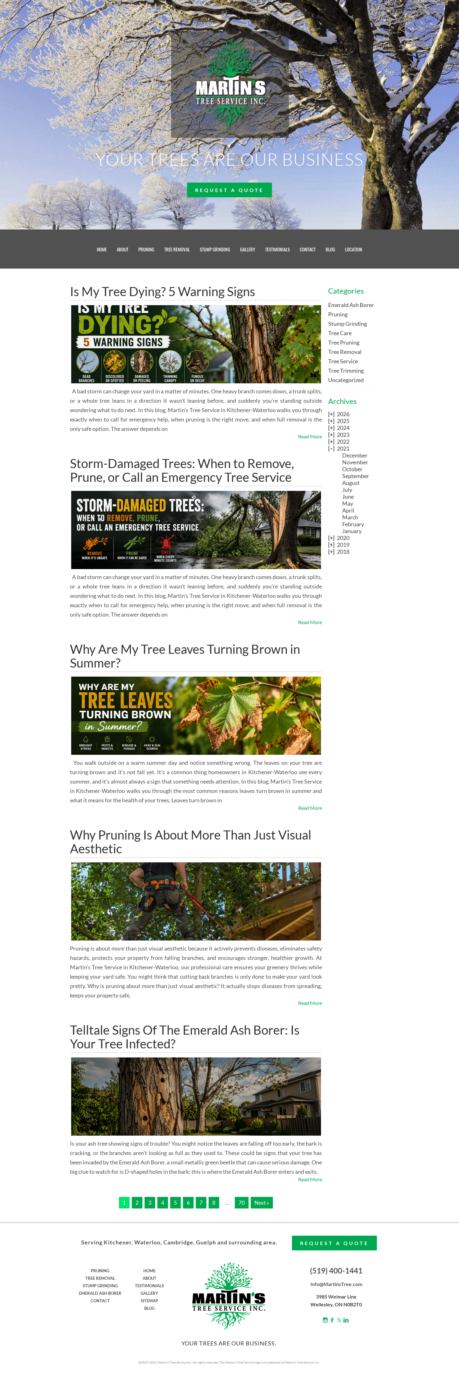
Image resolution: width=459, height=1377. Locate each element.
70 (242, 1202)
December (355, 455)
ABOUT (122, 249)
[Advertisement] (355, 660)
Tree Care (340, 333)
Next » (261, 1202)
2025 (343, 420)
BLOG (330, 249)
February (353, 524)
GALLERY (247, 249)
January (352, 530)
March (350, 517)
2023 (343, 434)
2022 (343, 441)
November (355, 462)
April (348, 510)
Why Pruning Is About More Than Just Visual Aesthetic (190, 841)
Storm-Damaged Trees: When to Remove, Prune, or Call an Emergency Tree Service (182, 470)
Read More (310, 436)
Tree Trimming (346, 370)
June (348, 496)
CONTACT (308, 249)
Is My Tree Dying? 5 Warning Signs (162, 291)
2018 (343, 551)
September (355, 475)
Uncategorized (346, 379)
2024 (343, 427)
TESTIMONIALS (277, 249)
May (347, 503)
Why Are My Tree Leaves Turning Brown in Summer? (185, 656)
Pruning (338, 314)
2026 (343, 414)
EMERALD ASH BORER (100, 1293)
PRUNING (146, 249)
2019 (343, 544)
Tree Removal (345, 351)
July (347, 489)
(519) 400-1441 (336, 1270)
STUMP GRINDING (215, 249)
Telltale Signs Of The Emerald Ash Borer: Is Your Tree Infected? (184, 1036)
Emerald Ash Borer (351, 304)
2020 (343, 537)
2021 (343, 448)
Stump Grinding (347, 323)
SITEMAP (149, 1300)
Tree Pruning (343, 342)
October (352, 469)
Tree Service (343, 361)
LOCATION (353, 249)
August (351, 482)
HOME (102, 249)
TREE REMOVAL (177, 249)
